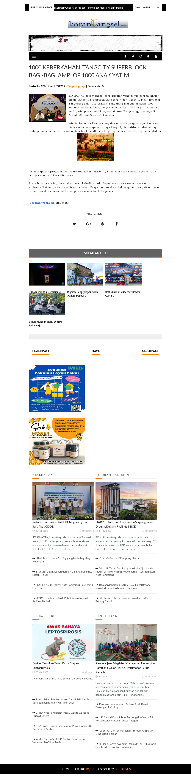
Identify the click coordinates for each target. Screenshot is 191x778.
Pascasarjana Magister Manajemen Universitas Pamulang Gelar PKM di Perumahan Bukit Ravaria (126, 667)
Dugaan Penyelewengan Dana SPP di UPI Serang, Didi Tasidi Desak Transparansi (126, 745)
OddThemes (123, 769)
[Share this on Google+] (88, 223)
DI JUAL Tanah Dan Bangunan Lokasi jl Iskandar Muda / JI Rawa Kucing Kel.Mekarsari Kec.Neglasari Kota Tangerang (125, 571)
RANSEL (98, 19)
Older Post (150, 350)
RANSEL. (91, 769)
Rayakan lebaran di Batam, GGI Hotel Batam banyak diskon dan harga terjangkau (123, 586)
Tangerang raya (76, 86)
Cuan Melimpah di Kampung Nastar (119, 558)
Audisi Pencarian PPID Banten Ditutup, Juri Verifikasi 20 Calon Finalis (59, 741)
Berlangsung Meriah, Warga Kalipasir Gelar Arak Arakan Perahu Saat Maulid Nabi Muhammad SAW (72, 7)
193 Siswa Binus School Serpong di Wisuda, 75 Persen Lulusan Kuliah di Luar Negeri (124, 719)
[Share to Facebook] (116, 223)
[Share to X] (74, 223)
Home (96, 350)
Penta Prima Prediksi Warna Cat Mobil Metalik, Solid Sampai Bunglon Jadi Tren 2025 (61, 701)
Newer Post (40, 350)
